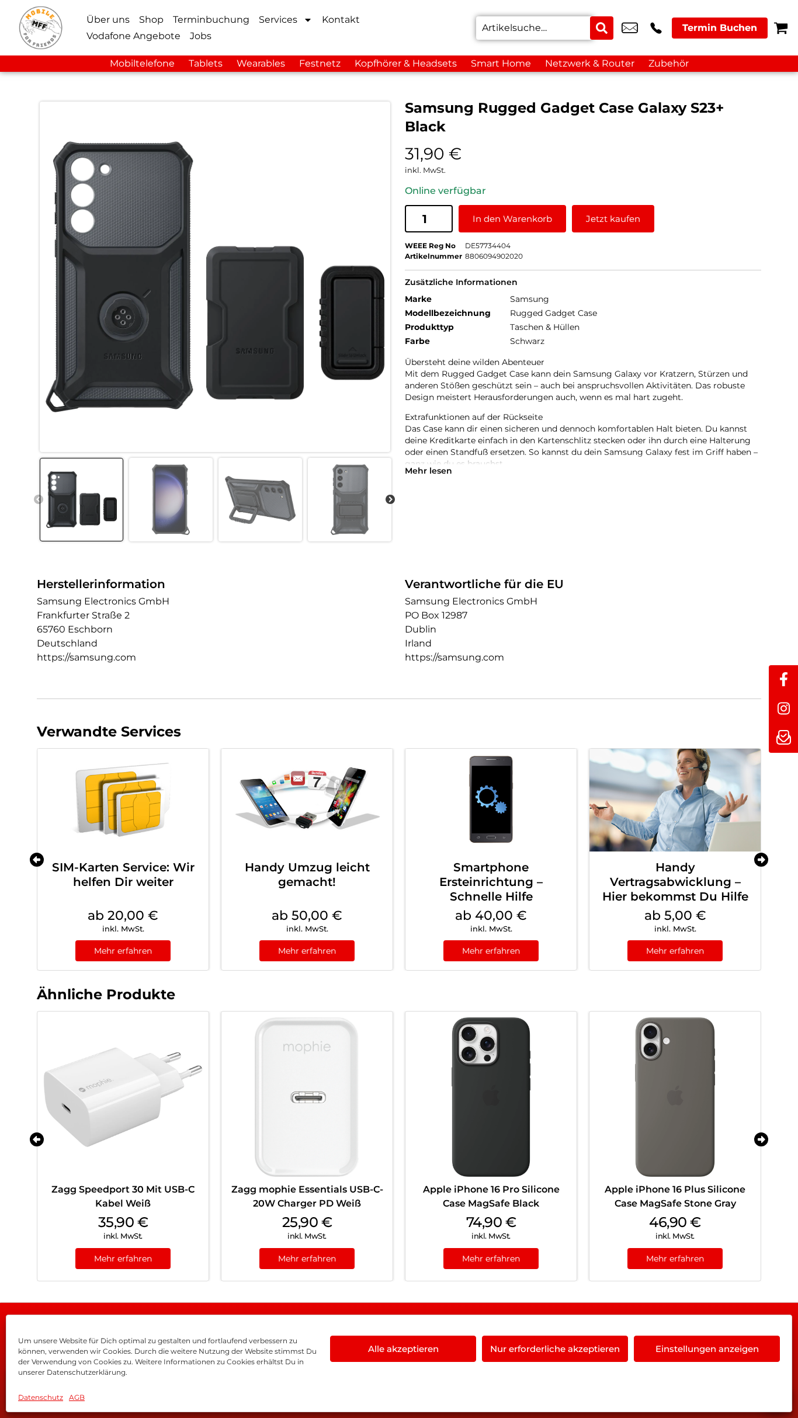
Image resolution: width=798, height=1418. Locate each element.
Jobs (200, 35)
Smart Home (501, 63)
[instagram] (783, 709)
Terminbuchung (211, 19)
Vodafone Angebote (133, 35)
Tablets (206, 63)
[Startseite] (41, 28)
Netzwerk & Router (589, 63)
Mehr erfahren (123, 951)
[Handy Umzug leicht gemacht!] (307, 800)
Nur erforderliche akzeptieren (555, 1348)
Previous (38, 500)
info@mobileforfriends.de (630, 28)
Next (390, 500)
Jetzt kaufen (613, 218)
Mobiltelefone (142, 63)
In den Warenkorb (512, 218)
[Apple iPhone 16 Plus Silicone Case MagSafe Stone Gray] (675, 1097)
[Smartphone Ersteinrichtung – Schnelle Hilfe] (491, 800)
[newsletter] (783, 738)
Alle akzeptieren (403, 1348)
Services (278, 19)
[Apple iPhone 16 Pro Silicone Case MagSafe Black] (491, 1097)
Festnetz (320, 63)
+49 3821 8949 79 (656, 28)
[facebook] (783, 679)
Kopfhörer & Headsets (406, 63)
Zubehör (668, 63)
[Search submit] (601, 28)
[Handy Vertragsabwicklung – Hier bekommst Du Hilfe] (675, 800)
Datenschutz (40, 1397)
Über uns (108, 19)
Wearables (261, 63)
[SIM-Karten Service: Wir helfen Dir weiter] (123, 800)
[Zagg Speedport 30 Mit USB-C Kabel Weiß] (123, 1097)
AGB (77, 1397)
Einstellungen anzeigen (707, 1348)
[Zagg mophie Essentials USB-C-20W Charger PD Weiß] (307, 1097)
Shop (151, 19)
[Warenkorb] (780, 27)
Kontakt (341, 19)
